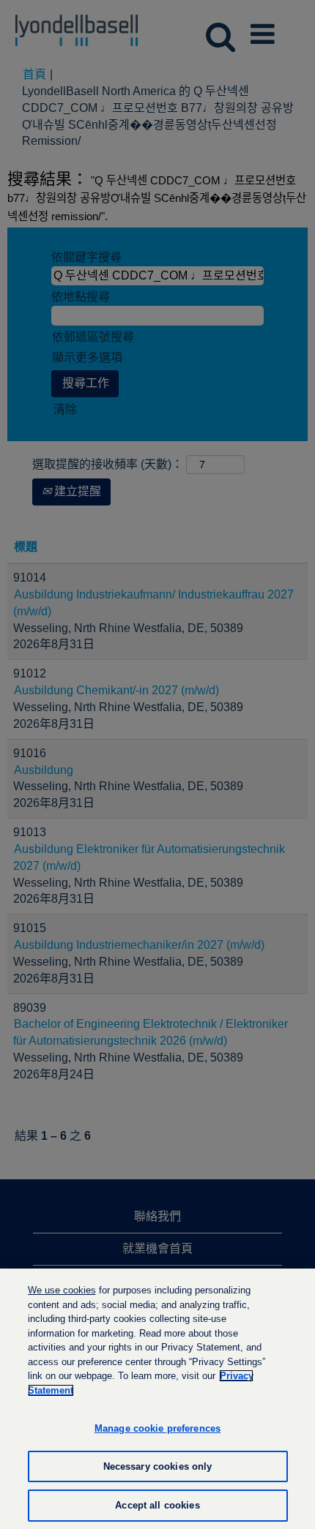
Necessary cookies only (157, 1466)
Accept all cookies (157, 1505)
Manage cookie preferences (157, 1428)
